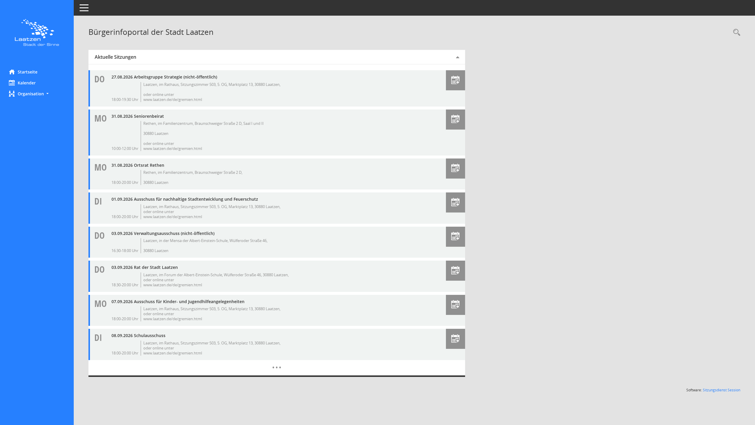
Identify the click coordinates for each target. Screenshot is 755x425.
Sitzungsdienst (721, 390)
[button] (37, 93)
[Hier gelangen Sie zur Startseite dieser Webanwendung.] (37, 32)
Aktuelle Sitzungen (115, 57)
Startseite (27, 72)
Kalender (27, 83)
